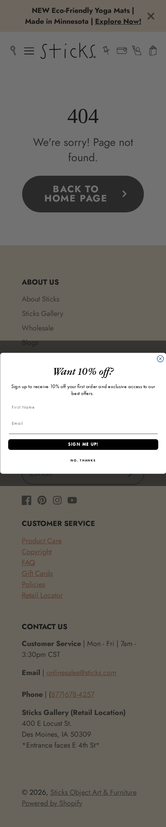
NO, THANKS (83, 461)
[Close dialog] (160, 359)
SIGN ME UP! (83, 444)
